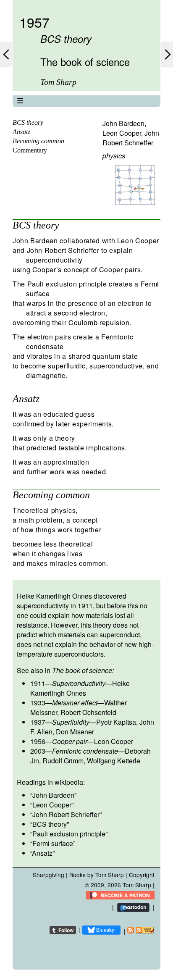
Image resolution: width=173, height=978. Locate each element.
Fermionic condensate (85, 751)
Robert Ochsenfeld (88, 712)
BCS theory (28, 122)
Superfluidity (70, 722)
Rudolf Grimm (63, 760)
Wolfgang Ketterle (113, 760)
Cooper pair (69, 741)
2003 (37, 751)
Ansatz (21, 131)
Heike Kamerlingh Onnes (80, 688)
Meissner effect (74, 702)
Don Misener (75, 731)
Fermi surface (52, 843)
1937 (37, 722)
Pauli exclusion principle (68, 834)
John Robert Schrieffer (130, 137)
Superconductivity (78, 683)
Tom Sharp (137, 885)
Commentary (30, 150)
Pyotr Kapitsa (116, 722)
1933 (37, 702)
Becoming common (38, 141)
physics (113, 155)
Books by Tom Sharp (96, 874)
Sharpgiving (48, 874)
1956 (37, 741)
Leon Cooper (121, 133)
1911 (37, 683)
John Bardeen (123, 123)
